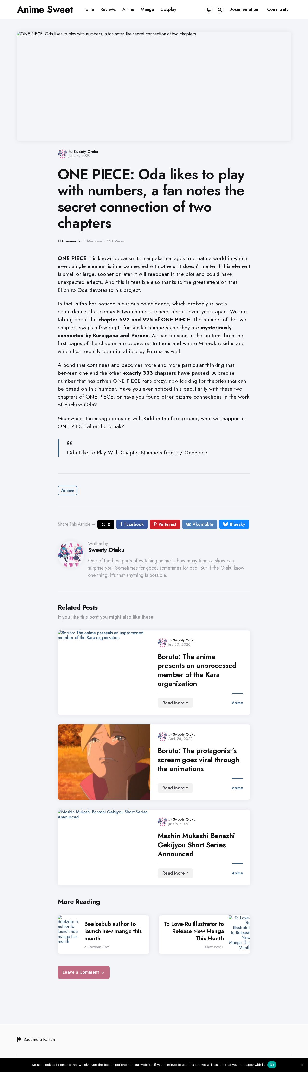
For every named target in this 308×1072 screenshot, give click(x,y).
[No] (302, 1064)
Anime (67, 490)
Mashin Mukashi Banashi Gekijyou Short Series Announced (196, 844)
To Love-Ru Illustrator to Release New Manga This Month (194, 931)
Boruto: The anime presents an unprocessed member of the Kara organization (197, 670)
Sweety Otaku (86, 151)
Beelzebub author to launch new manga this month (113, 931)
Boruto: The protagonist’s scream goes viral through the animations (198, 759)
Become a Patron (39, 1039)
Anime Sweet (45, 9)
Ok (272, 1064)
